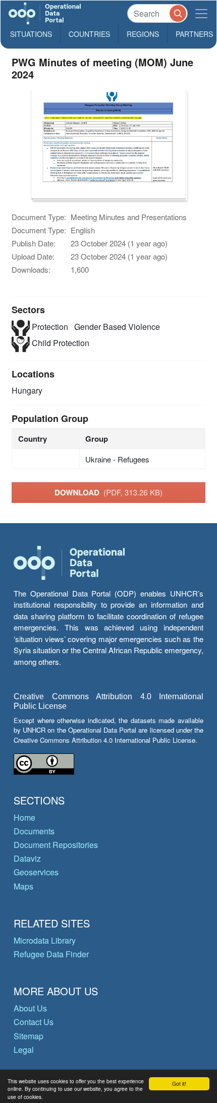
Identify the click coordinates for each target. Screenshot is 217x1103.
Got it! (179, 1083)
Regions (143, 34)
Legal (24, 1049)
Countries (89, 34)
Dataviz (27, 858)
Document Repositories (56, 845)
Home (24, 817)
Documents (34, 831)
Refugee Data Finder (51, 954)
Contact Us (33, 1022)
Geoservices (36, 872)
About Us (30, 1008)
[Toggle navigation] (201, 13)
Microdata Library (45, 940)
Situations (31, 34)
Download (108, 492)
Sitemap (28, 1036)
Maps (23, 886)
